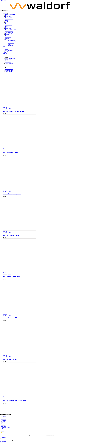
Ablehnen (4, 441)
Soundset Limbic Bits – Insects (11, 235)
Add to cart (5, 108)
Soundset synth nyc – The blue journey (13, 111)
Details (9, 108)
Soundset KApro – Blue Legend (11, 276)
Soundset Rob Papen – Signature (12, 194)
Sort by (10, 58)
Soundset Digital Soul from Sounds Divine (14, 400)
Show (9, 69)
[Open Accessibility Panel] (0, 438)
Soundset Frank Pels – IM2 (10, 318)
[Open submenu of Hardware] (7, 13)
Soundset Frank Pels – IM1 (10, 359)
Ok (1, 441)
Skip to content (3, 0)
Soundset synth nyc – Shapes (10, 152)
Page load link (3, 437)
